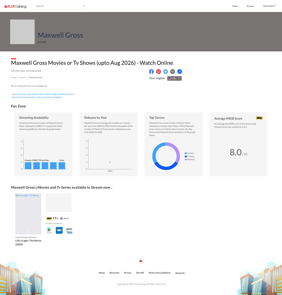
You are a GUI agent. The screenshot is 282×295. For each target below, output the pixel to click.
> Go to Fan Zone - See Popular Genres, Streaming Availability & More (42, 94)
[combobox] (174, 78)
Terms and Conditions (160, 272)
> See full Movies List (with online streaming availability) (36, 97)
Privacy (127, 272)
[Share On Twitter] (165, 71)
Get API (140, 272)
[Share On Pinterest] (158, 71)
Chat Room (268, 6)
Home (235, 6)
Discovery (114, 272)
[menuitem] (235, 6)
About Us (180, 273)
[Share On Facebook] (151, 71)
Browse (250, 6)
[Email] (172, 71)
